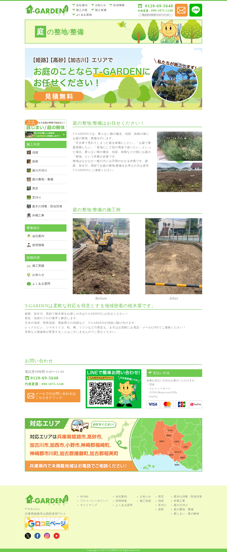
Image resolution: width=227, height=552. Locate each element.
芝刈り (87, 34)
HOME (84, 496)
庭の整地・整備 (87, 28)
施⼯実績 (101, 10)
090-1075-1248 (155, 10)
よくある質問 (84, 15)
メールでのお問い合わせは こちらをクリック (55, 395)
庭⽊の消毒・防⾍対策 (116, 34)
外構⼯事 (87, 40)
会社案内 (82, 5)
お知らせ (100, 5)
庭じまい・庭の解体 (186, 513)
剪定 (116, 28)
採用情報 (119, 5)
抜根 (87, 21)
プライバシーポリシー (94, 500)
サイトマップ (88, 505)
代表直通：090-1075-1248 (44, 384)
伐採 (116, 15)
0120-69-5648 (159, 5)
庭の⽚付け (116, 21)
